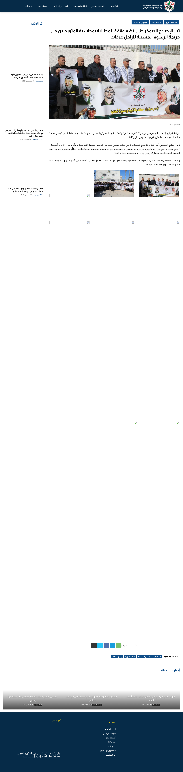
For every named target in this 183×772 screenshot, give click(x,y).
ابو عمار (157, 657)
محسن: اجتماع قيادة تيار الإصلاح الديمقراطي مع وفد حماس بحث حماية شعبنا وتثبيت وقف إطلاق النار (23, 133)
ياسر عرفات (117, 657)
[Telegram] (112, 645)
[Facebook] (106, 645)
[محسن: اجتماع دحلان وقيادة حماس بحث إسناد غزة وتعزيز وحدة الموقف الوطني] (23, 164)
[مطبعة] (94, 645)
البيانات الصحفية (38, 139)
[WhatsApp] (118, 645)
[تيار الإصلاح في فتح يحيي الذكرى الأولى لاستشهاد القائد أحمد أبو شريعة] (23, 51)
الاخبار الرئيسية (38, 195)
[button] (11, 6)
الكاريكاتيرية (130, 657)
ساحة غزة (156, 22)
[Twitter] (100, 645)
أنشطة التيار (39, 81)
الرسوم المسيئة (145, 657)
